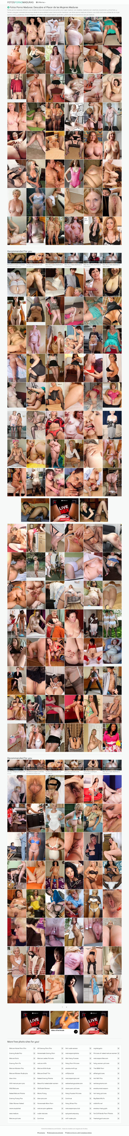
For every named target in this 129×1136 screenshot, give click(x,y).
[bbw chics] (35, 482)
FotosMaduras (20, 2)
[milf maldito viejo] (93, 566)
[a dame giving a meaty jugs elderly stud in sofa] (35, 932)
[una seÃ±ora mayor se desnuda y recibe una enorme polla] (93, 652)
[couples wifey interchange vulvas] (74, 88)
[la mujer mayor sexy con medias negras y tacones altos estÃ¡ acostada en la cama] (74, 282)
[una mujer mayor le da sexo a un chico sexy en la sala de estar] (112, 989)
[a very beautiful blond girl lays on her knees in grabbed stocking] (16, 59)
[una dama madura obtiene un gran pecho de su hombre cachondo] (93, 311)
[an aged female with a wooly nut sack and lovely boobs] (55, 31)
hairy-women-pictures (101, 1063)
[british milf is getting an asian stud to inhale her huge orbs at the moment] (35, 145)
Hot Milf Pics (98, 1078)
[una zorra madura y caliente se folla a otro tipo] (112, 174)
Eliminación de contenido (55, 1133)
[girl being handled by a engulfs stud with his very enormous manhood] (93, 31)
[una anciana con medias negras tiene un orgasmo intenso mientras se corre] (74, 566)
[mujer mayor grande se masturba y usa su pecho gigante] (55, 311)
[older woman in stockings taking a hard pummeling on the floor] (74, 116)
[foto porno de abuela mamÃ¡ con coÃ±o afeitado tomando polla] (93, 116)
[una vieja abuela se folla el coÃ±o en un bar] (55, 903)
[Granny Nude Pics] (112, 145)
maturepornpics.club (72, 1108)
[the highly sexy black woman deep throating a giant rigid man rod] (16, 903)
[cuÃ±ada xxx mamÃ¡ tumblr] (35, 59)
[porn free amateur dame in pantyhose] (55, 88)
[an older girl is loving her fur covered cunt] (74, 59)
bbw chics (12, 1078)
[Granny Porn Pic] (112, 396)
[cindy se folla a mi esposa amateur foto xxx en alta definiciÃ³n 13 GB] (55, 231)
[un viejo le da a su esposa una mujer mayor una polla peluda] (35, 174)
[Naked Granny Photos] (93, 339)
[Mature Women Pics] (35, 566)
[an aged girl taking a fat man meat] (93, 88)
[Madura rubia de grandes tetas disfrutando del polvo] (55, 960)
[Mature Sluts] (112, 652)
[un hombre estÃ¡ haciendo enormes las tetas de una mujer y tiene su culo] (112, 623)
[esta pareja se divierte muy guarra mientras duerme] (93, 538)
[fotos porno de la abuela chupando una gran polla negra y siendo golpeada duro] (16, 846)
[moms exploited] (16, 652)
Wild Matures (14, 1088)
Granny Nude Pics (15, 1053)
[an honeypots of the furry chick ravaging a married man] (35, 282)
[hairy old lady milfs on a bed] (55, 482)
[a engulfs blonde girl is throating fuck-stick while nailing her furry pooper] (35, 339)
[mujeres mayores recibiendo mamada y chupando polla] (93, 932)
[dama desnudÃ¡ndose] (55, 789)
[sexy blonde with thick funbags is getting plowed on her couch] (112, 680)
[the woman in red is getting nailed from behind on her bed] (112, 538)
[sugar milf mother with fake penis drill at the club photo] (35, 818)
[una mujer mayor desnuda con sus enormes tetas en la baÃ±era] (74, 818)
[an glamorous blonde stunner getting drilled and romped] (93, 396)
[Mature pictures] (35, 231)
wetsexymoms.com (100, 1083)
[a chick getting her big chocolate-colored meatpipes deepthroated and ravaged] (35, 538)
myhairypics (97, 1048)
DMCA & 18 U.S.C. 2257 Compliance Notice (79, 1133)
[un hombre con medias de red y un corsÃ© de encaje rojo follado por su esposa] (112, 789)
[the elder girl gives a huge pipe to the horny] (35, 202)
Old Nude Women (43, 1088)
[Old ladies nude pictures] (35, 738)
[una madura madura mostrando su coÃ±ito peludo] (16, 116)
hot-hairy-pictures (100, 1093)
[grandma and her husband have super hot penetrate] (35, 846)
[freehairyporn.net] (112, 88)
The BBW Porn (98, 1068)
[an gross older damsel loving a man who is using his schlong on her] (55, 846)
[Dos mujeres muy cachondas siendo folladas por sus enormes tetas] (74, 875)
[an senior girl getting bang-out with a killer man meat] (74, 174)
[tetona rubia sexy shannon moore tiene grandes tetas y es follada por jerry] (112, 231)
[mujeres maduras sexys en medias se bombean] (35, 903)
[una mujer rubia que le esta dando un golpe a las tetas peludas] (112, 595)
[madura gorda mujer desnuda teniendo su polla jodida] (93, 709)
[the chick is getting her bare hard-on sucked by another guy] (16, 231)
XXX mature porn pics (17, 1083)
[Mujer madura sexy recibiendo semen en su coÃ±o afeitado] (55, 566)
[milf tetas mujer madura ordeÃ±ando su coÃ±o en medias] (74, 145)
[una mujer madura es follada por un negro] (55, 623)
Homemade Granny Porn (46, 1053)
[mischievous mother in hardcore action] (74, 595)
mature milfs (41, 1063)
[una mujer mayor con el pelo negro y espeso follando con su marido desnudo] (74, 709)
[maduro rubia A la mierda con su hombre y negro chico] (93, 960)
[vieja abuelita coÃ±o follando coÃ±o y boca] (74, 311)
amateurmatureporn (100, 1088)
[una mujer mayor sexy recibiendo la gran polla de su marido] (112, 368)
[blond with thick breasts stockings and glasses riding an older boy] (55, 680)
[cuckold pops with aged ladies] (74, 31)
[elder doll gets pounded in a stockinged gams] (74, 738)
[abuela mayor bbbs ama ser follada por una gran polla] (55, 818)
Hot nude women (71, 1048)
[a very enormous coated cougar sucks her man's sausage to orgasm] (93, 145)
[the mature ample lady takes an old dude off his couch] (35, 31)
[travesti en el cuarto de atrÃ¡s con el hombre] (74, 231)
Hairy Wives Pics (71, 1103)
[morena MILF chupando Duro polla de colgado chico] (16, 174)
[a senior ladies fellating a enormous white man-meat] (74, 680)
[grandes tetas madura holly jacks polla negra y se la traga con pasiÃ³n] (55, 282)
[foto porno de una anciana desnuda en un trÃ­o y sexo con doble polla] (93, 368)
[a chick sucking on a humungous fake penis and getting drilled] (16, 425)
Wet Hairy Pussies (72, 1058)
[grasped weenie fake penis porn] (55, 453)
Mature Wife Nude (44, 1068)
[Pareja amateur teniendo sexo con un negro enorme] (35, 396)
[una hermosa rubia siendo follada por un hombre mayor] (74, 903)
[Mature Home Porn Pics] (16, 88)
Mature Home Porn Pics (17, 1048)
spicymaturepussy (72, 1113)
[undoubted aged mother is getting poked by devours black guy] (112, 282)
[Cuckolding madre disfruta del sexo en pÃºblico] (16, 875)
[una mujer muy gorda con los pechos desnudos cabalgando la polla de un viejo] (55, 425)
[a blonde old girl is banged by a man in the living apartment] (93, 680)
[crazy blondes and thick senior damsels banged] (112, 482)
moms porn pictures (72, 1088)
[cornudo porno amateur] (93, 738)
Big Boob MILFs (99, 1098)
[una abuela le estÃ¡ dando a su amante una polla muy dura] (112, 453)
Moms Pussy (42, 1093)
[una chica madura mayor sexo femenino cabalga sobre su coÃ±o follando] (35, 453)
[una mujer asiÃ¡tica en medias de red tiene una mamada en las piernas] (112, 818)
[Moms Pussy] (16, 396)
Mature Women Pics (16, 1068)
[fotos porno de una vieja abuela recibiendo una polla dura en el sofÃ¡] (93, 202)
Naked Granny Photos (45, 1078)
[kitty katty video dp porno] (16, 960)
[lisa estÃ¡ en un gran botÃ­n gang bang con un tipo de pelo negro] (35, 652)
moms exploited (15, 1108)
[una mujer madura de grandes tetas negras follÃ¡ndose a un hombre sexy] (93, 789)
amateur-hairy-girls (100, 1108)
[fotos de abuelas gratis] (112, 846)
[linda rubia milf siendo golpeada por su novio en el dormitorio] (55, 652)
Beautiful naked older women (47, 1083)
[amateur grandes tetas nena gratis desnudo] (112, 425)
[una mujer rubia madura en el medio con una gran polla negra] (35, 960)
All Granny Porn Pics (44, 1048)
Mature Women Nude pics (18, 1073)
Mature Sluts (14, 1058)
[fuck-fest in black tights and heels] (16, 145)
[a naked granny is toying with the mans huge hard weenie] (35, 425)
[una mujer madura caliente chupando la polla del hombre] (35, 595)
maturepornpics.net (72, 1078)
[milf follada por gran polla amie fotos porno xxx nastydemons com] (74, 538)
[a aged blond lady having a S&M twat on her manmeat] (16, 566)
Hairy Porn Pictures (72, 1063)
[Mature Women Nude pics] (35, 311)
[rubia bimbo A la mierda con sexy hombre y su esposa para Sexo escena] (16, 538)
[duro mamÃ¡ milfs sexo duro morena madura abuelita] (93, 846)
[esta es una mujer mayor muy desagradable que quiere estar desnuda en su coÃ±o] (112, 932)
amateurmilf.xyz (71, 1068)
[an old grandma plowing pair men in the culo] (16, 31)
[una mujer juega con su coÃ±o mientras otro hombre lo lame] (112, 903)
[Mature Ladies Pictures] (16, 709)
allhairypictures (99, 1073)
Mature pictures (15, 1118)
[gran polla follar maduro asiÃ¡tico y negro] (35, 875)
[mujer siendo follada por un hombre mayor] (74, 396)
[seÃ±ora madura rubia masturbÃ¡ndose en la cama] (112, 202)
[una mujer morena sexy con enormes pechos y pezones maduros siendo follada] (55, 989)
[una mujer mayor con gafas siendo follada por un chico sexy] (93, 875)
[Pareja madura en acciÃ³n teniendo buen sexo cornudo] (74, 932)
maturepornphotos (72, 1053)
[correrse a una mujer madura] (35, 789)
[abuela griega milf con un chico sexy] (112, 960)
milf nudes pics (70, 1118)
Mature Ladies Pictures (45, 1058)
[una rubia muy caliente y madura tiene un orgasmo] (93, 425)
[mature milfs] (112, 116)
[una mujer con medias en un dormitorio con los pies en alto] (16, 339)
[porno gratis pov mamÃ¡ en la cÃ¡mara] (74, 960)
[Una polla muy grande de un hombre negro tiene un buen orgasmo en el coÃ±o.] (74, 846)
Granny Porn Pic (15, 1063)
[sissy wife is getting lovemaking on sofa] (16, 311)
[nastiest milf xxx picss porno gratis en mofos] (112, 59)
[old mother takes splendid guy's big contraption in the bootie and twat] (55, 396)
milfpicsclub (69, 1073)
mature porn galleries (45, 1108)
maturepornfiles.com (100, 1058)
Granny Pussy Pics (16, 1098)
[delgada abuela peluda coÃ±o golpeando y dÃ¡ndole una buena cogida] (74, 368)
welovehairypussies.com (74, 1083)
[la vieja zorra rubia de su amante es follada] (55, 174)
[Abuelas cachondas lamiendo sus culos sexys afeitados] (93, 282)
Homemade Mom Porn (45, 1103)
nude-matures (42, 1113)
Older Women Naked (16, 1103)
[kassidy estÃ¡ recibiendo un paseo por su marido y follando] (112, 311)
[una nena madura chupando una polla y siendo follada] (16, 623)
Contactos (42, 1133)
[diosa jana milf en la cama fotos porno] (93, 818)
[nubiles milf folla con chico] (16, 818)
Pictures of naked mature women (105, 1053)
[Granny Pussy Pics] (16, 453)
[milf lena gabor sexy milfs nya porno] (55, 339)
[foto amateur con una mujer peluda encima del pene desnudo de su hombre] (16, 680)
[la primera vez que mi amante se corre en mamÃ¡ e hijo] (55, 145)
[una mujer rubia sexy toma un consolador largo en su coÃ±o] (74, 339)
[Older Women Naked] (16, 202)
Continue (40, 1118)
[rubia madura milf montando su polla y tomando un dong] (16, 989)
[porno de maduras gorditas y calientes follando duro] (74, 652)
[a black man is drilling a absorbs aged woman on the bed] (55, 709)
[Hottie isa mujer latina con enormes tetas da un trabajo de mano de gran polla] (35, 989)
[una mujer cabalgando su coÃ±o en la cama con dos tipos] (93, 989)
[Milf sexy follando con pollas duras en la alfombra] (55, 368)
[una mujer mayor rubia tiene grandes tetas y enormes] (74, 989)
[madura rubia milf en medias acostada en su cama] (112, 339)
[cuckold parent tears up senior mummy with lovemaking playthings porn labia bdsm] (16, 368)
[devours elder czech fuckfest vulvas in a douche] (74, 202)
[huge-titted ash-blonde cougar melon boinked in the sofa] (55, 538)
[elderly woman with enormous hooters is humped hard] (74, 623)
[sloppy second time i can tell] (55, 738)
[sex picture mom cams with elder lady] (112, 566)
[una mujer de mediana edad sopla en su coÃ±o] (55, 116)
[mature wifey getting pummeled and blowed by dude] (35, 368)
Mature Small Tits (43, 1073)
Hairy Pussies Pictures (73, 1093)
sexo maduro (13, 1113)
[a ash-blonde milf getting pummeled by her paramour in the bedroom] (93, 174)
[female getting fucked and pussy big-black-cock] (35, 116)
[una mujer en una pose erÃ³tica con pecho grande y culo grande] (112, 875)
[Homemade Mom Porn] (93, 595)
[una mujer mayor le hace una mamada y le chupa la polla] (112, 709)
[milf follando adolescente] (93, 482)
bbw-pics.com (42, 1098)
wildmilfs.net (98, 1103)
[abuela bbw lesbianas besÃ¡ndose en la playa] (112, 738)
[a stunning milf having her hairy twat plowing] (74, 482)
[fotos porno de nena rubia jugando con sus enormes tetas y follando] (35, 680)
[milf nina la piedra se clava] (16, 595)
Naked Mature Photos (17, 1093)
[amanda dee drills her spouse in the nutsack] (55, 59)
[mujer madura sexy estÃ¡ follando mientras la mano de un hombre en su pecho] (93, 453)
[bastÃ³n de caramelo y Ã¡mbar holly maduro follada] (16, 738)
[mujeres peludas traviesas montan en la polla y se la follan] (16, 282)
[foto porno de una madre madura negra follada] (93, 903)
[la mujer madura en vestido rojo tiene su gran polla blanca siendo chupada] (35, 709)
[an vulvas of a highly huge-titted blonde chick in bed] (93, 231)
